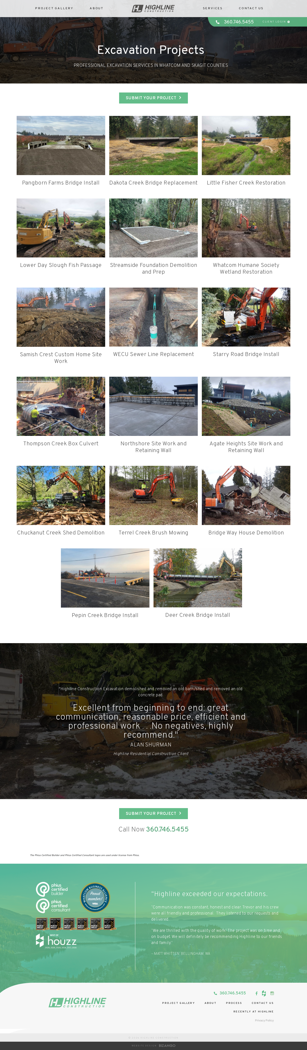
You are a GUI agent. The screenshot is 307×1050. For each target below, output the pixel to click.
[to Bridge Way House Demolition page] (246, 495)
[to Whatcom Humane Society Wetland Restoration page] (246, 228)
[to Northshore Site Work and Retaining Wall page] (153, 406)
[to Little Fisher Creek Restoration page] (246, 145)
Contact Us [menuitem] (251, 8)
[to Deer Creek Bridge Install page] (198, 578)
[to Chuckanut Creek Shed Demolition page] (61, 495)
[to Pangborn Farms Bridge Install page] (61, 145)
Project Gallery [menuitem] (178, 1003)
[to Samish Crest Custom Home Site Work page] (61, 317)
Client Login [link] (274, 22)
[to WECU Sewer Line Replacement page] (153, 317)
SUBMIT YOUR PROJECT (151, 98)
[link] (257, 993)
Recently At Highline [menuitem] (254, 1012)
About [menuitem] (210, 1003)
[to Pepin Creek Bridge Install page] (105, 578)
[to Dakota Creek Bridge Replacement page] (153, 145)
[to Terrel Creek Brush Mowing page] (153, 495)
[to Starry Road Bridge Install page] (246, 317)
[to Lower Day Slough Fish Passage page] (61, 228)
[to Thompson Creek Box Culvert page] (61, 406)
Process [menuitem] (234, 1003)
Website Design (144, 1045)
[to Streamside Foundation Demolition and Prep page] (153, 228)
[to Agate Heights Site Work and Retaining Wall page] (246, 406)
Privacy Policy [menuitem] (264, 1021)
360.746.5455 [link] (239, 22)
